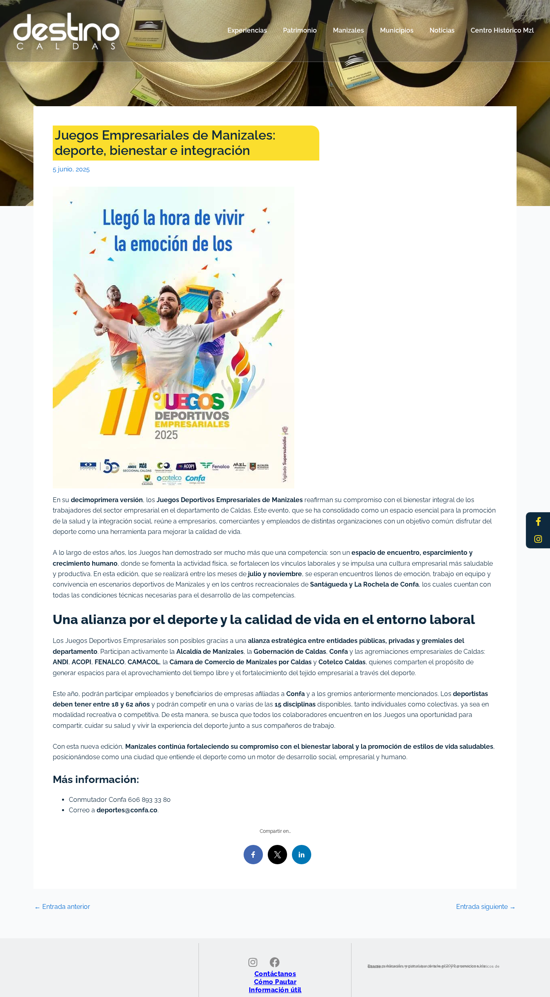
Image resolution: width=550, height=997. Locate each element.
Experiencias (247, 30)
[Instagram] (538, 539)
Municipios (397, 30)
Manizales (348, 30)
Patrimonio (300, 30)
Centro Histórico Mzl (502, 30)
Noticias (442, 30)
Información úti (274, 990)
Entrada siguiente (486, 907)
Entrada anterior (62, 907)
